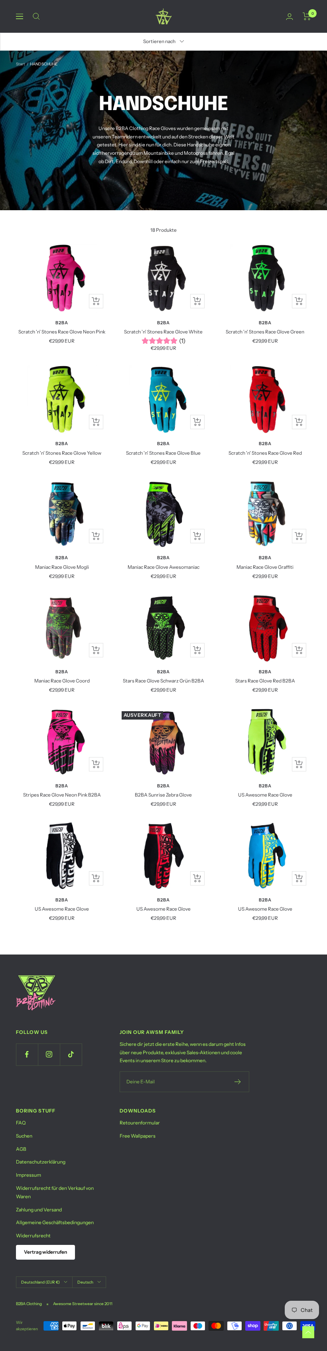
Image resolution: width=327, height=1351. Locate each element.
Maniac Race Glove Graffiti (265, 567)
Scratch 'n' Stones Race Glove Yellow (61, 453)
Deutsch (85, 1282)
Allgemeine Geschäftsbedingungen (55, 1222)
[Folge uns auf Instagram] (49, 1054)
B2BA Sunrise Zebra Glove (163, 795)
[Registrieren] (237, 1082)
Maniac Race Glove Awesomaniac (163, 567)
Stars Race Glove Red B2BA (265, 681)
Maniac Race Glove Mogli (62, 567)
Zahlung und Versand (39, 1210)
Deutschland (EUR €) (40, 1282)
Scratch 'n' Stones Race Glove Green (265, 332)
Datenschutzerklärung (40, 1162)
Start (20, 64)
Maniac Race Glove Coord (62, 681)
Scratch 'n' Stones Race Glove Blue (163, 453)
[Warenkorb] (307, 16)
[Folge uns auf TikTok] (71, 1054)
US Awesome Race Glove (265, 795)
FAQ (21, 1123)
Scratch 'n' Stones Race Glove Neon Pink (61, 332)
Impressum (28, 1175)
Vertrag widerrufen (45, 1252)
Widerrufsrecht (33, 1236)
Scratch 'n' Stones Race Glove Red (265, 453)
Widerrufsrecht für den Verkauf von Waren (55, 1192)
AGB (21, 1149)
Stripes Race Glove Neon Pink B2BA (62, 795)
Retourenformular (140, 1123)
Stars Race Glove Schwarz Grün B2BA (163, 681)
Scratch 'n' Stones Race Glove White (163, 332)
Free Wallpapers (138, 1136)
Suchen (24, 1136)
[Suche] (36, 16)
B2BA (61, 322)
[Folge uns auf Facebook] (27, 1054)
